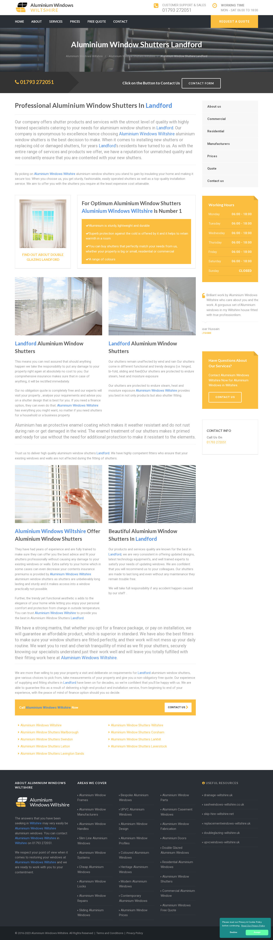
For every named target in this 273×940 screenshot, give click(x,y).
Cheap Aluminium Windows (90, 869)
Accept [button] (257, 932)
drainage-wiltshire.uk (218, 795)
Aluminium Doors (174, 838)
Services (55, 21)
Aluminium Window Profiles (133, 840)
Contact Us (177, 707)
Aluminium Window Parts (175, 797)
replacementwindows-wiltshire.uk (227, 823)
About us (214, 106)
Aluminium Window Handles (91, 826)
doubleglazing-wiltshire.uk (222, 833)
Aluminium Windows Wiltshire (41, 725)
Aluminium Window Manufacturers (91, 811)
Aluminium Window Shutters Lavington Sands (52, 753)
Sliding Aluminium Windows (90, 912)
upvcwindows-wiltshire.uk (222, 842)
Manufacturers (218, 144)
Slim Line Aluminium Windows (92, 840)
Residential (215, 131)
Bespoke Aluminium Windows (133, 797)
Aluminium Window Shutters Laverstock (139, 746)
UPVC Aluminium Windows (131, 811)
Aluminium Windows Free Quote (176, 907)
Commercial (216, 119)
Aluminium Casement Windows (176, 811)
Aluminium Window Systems (91, 855)
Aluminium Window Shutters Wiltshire (137, 725)
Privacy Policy (134, 933)
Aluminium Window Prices (133, 912)
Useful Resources (221, 783)
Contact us (215, 181)
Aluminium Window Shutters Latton (45, 746)
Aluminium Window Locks (91, 883)
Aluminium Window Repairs (91, 898)
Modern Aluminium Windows (133, 883)
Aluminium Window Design (133, 826)
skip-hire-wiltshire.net (219, 814)
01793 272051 (177, 10)
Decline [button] (233, 932)
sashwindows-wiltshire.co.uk (224, 804)
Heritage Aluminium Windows (133, 869)
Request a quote (234, 21)
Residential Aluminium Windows (177, 864)
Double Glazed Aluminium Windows (175, 850)
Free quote (96, 21)
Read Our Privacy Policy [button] (253, 925)
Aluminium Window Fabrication (175, 826)
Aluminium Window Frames (91, 797)
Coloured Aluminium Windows (134, 855)
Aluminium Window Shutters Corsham (137, 732)
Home (19, 21)
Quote (211, 168)
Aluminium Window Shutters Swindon (46, 739)
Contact (120, 21)
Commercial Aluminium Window (178, 893)
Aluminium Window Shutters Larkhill (136, 739)
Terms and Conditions (109, 933)
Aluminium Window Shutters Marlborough (49, 732)
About (36, 21)
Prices (75, 21)
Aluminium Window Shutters (175, 879)
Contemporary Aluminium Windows (133, 898)
